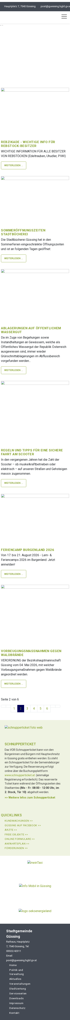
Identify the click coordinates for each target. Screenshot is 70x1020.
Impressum (16, 1003)
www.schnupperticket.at (20, 775)
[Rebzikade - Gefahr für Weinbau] (35, 110)
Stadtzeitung (17, 988)
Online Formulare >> (20, 838)
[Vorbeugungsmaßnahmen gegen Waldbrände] (35, 613)
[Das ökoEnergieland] (35, 912)
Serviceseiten (18, 993)
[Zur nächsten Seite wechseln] (52, 706)
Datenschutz (17, 1008)
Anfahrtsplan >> (17, 843)
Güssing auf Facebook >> (23, 825)
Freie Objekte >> (16, 834)
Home (13, 965)
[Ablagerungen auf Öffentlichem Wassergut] (35, 294)
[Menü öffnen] (64, 16)
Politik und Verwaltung (16, 972)
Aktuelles (15, 978)
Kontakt (14, 1012)
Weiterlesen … (13, 165)
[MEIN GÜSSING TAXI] (35, 867)
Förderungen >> (16, 848)
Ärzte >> (11, 829)
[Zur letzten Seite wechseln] (57, 706)
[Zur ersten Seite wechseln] (3, 706)
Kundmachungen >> (19, 820)
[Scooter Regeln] (35, 411)
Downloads (16, 998)
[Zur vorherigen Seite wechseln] (8, 706)
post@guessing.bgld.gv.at (19, 960)
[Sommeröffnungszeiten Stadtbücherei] (35, 199)
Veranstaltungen (20, 983)
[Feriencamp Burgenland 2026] (35, 518)
